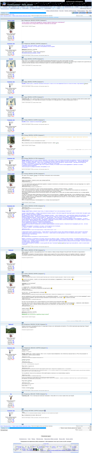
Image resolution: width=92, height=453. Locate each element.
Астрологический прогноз (45, 6)
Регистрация (48, 8)
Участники (61, 10)
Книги (31, 6)
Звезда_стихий (11, 14)
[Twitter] (44, 434)
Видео (58, 6)
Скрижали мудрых (36, 8)
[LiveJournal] (48, 434)
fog (11, 394)
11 (44, 250)
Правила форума (81, 10)
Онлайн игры (68, 6)
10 (44, 205)
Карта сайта (25, 8)
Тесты (23, 6)
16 (44, 410)
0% (13, 38)
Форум (14, 6)
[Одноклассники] (45, 434)
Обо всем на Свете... (7, 15)
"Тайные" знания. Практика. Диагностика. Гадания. (21, 15)
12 (44, 273)
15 (46, 394)
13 (46, 324)
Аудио (76, 6)
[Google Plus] (50, 434)
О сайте (86, 6)
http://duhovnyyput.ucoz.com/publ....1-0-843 (31, 52)
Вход (58, 8)
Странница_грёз (11, 43)
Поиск (87, 10)
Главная (5, 6)
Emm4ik (11, 58)
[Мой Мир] (47, 434)
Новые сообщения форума (52, 10)
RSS (90, 8)
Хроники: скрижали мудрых (70, 10)
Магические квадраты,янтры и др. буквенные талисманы (42, 15)
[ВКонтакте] (42, 434)
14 (47, 347)
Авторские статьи (14, 8)
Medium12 (11, 250)
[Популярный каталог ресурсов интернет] (66, 447)
